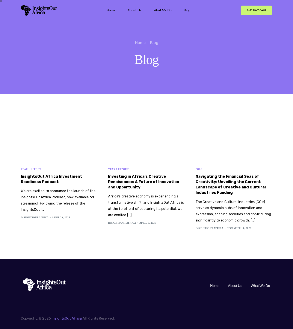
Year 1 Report (31, 169)
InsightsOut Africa (35, 217)
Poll (199, 169)
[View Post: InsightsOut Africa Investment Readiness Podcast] (59, 137)
